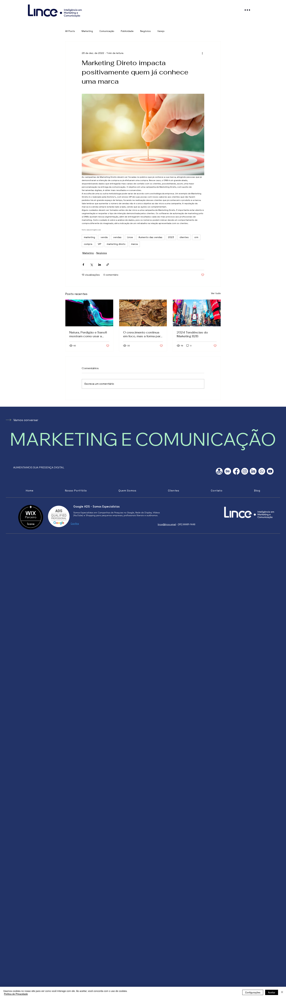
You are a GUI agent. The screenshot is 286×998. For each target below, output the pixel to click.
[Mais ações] (202, 53)
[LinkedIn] (253, 471)
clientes (184, 237)
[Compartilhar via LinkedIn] (99, 264)
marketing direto (116, 244)
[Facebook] (236, 471)
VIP (99, 244)
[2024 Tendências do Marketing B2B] (197, 313)
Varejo (161, 31)
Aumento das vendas (150, 237)
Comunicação (106, 31)
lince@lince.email (167, 524)
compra (88, 244)
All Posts (70, 31)
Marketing (87, 31)
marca (134, 244)
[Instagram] (244, 471)
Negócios (145, 31)
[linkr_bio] (219, 471)
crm (196, 237)
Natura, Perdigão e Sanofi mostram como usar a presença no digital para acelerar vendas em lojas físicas (88, 334)
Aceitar (271, 992)
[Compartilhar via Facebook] (83, 264)
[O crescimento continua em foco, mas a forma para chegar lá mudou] (143, 313)
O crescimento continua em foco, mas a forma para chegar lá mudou (142, 334)
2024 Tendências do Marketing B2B (192, 334)
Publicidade (127, 31)
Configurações (252, 992)
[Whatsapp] (261, 471)
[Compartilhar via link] (107, 264)
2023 (171, 237)
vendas (117, 237)
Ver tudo (216, 293)
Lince (130, 237)
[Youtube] (270, 471)
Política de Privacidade (16, 994)
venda (104, 237)
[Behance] (227, 471)
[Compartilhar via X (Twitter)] (91, 264)
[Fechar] (282, 992)
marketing (89, 237)
